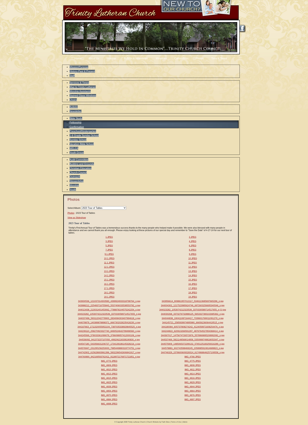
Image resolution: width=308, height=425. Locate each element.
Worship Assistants (80, 91)
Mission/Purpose (79, 67)
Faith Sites (166, 422)
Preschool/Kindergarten (83, 131)
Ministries (161, 58)
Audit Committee (79, 159)
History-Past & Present (82, 71)
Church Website (153, 422)
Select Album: (74, 208)
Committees (181, 58)
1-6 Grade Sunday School (84, 135)
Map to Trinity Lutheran (83, 86)
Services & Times (79, 82)
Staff (72, 75)
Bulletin (74, 106)
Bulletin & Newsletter (136, 58)
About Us (93, 58)
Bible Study (76, 118)
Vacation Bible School (82, 143)
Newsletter (75, 111)
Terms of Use (176, 422)
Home (77, 58)
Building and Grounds (82, 163)
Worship (111, 58)
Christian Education (80, 168)
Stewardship (76, 181)
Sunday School (78, 139)
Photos (200, 58)
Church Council (78, 172)
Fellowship (75, 122)
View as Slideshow (77, 217)
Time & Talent (219, 58)
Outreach (75, 176)
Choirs (73, 99)
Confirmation (77, 126)
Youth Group (77, 152)
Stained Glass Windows (83, 95)
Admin (185, 422)
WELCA (74, 148)
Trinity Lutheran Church (136, 422)
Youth (73, 189)
